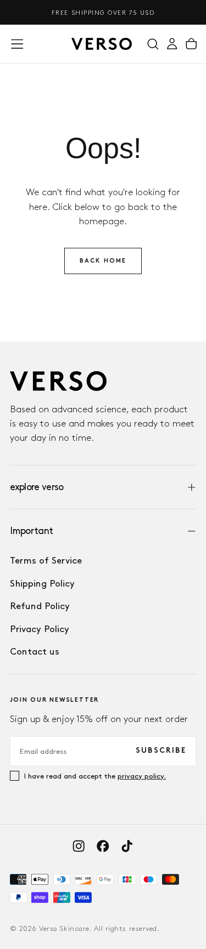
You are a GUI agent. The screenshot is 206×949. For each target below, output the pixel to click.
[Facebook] (103, 846)
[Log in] (172, 44)
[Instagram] (78, 846)
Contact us (34, 651)
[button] (17, 44)
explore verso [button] (37, 486)
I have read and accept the (95, 775)
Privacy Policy (39, 628)
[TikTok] (127, 846)
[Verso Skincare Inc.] (58, 381)
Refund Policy (40, 605)
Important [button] (31, 530)
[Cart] (191, 44)
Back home (103, 261)
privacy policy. (142, 775)
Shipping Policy (42, 583)
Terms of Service (46, 560)
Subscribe (161, 750)
